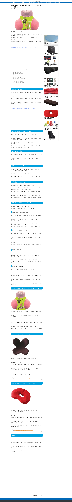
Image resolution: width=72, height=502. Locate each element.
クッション (16, 3)
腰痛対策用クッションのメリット (17, 77)
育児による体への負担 (15, 76)
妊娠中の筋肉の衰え (15, 74)
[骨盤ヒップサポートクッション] (27, 20)
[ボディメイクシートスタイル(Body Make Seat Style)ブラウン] (21, 346)
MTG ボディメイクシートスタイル (17, 81)
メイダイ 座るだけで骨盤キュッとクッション (19, 82)
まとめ (13, 83)
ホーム (12, 3)
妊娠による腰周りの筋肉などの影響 (17, 73)
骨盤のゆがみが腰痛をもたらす (17, 72)
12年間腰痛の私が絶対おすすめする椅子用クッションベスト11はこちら (23, 47)
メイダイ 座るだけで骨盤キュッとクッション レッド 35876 (23, 430)
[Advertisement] (27, 59)
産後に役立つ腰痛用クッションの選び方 (18, 78)
